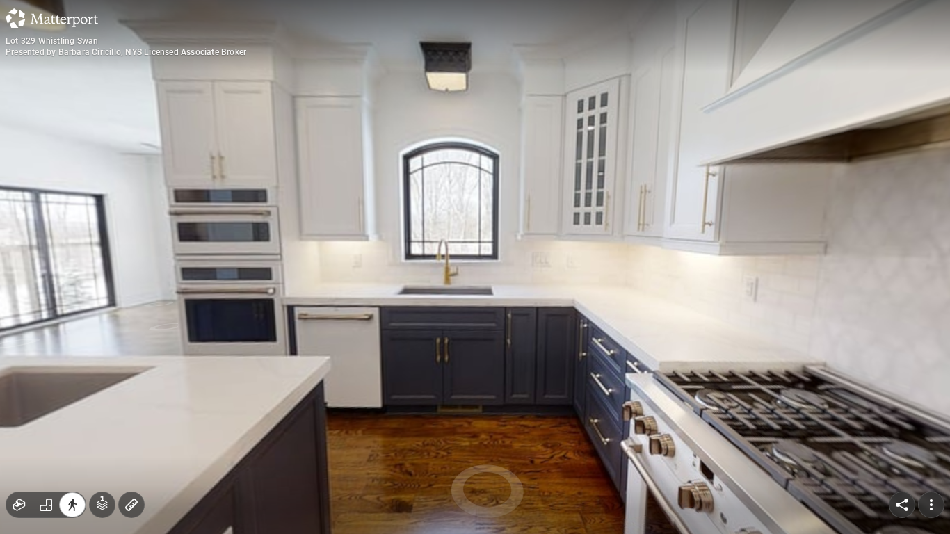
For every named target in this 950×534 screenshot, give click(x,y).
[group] (46, 505)
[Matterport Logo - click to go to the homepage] (52, 18)
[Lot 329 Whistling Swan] (475, 267)
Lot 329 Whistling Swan (52, 41)
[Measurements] (131, 505)
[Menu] (931, 505)
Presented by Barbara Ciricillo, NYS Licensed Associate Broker (126, 52)
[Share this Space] (902, 505)
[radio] (19, 504)
